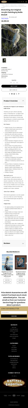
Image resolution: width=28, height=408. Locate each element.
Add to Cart (7, 282)
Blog (14, 332)
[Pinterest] (18, 94)
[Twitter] (16, 94)
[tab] (14, 101)
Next (26, 263)
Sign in (11, 336)
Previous (1, 263)
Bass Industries (14, 360)
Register (16, 336)
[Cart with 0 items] (23, 1)
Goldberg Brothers (14, 362)
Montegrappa (14, 364)
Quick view (7, 280)
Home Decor (14, 351)
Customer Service (14, 329)
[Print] (14, 94)
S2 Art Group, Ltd (14, 358)
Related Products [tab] (13, 252)
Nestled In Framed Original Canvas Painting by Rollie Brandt (21, 274)
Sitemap (14, 338)
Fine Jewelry (14, 347)
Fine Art (14, 345)
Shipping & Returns (14, 331)
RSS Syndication (14, 334)
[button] (14, 383)
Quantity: (14, 80)
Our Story (14, 327)
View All (14, 367)
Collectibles (14, 349)
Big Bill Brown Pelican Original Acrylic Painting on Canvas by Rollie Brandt (7, 274)
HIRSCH (14, 366)
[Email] (12, 94)
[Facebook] (9, 94)
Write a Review (4, 18)
